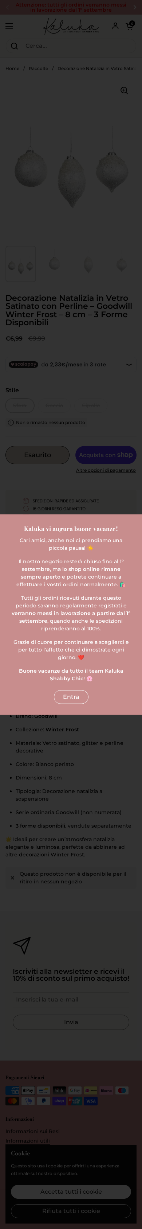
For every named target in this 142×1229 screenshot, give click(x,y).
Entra (71, 696)
